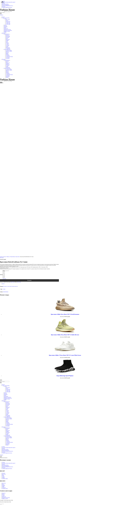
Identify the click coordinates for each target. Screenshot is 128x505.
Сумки (3, 495)
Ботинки (3, 473)
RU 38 (9, 286)
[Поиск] (1, 13)
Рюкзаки (3, 494)
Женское (8, 256)
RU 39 (12, 286)
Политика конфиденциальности (7, 466)
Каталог (4, 256)
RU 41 (17, 286)
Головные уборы (5, 478)
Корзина (3, 464)
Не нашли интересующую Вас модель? (8, 463)
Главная (1, 256)
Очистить (4, 278)
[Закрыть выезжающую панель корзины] (1, 456)
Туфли (3, 475)
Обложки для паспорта (6, 497)
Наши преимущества (5, 465)
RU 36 (4, 286)
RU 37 (6, 286)
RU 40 (14, 286)
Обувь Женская (12, 256)
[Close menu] (1, 380)
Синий (4, 289)
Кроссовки (18, 256)
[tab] (65, 283)
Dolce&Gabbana (5, 291)
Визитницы (4, 496)
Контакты (3, 467)
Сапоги (3, 476)
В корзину (29, 280)
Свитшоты (4, 487)
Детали (3, 283)
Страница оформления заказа (7, 468)
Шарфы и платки (5, 498)
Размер (1, 274)
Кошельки (3, 493)
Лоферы (3, 477)
